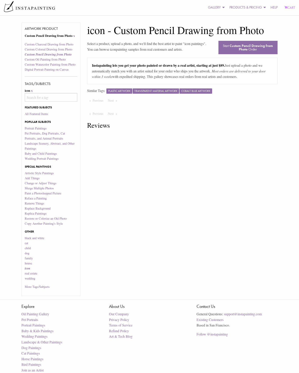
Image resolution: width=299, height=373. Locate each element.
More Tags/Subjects (37, 287)
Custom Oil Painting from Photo (45, 59)
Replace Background (38, 208)
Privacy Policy (119, 319)
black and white (34, 238)
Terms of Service (120, 325)
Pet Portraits (29, 319)
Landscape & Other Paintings (41, 342)
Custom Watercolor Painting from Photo (50, 64)
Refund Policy (119, 330)
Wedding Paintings (34, 336)
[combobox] (51, 97)
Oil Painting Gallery (35, 314)
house (28, 263)
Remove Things (34, 203)
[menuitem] (215, 7)
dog (27, 253)
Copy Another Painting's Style (44, 223)
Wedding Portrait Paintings (42, 158)
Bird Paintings (31, 364)
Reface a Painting (36, 198)
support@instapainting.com (243, 314)
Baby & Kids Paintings (37, 330)
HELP (274, 7)
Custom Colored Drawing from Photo (48, 49)
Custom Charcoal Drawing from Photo (49, 44)
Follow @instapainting (212, 334)
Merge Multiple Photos (39, 188)
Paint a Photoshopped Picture (43, 193)
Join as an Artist (32, 370)
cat (26, 243)
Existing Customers (210, 319)
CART (291, 7)
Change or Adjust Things (40, 183)
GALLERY (214, 7)
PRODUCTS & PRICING (245, 7)
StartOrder (248, 47)
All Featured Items (36, 114)
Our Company (119, 314)
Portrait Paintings (36, 128)
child (28, 248)
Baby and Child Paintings (41, 153)
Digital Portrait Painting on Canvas (47, 69)
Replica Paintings (36, 213)
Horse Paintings (32, 359)
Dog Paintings (31, 347)
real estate (31, 273)
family (29, 258)
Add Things (32, 178)
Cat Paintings (30, 353)
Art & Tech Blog (120, 336)
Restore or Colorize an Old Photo (46, 218)
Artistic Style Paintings (39, 173)
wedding (30, 278)
